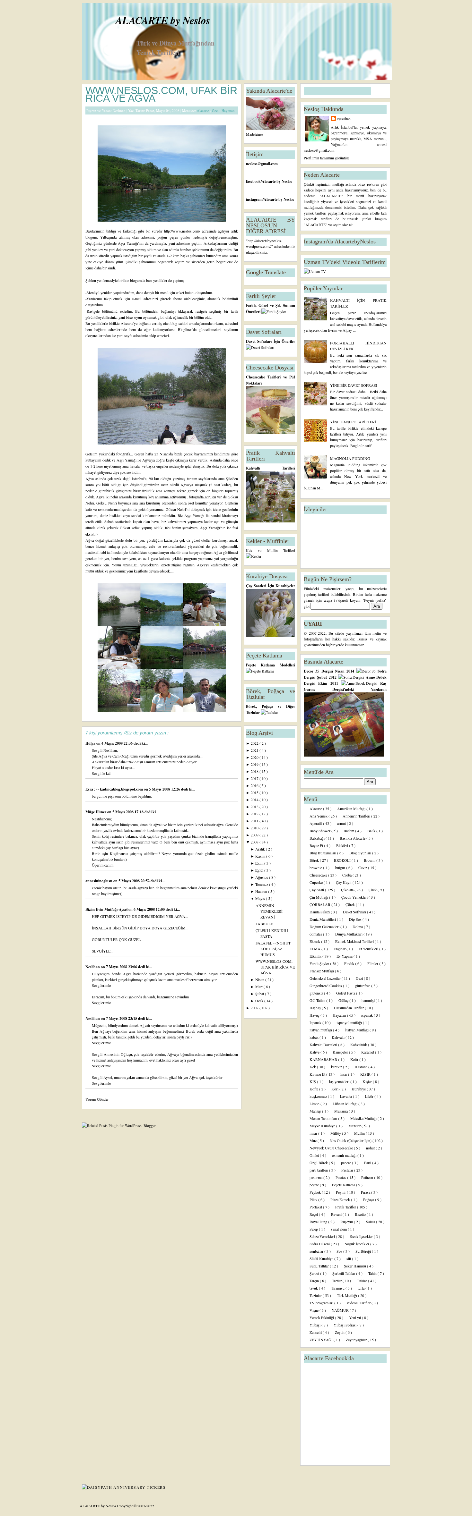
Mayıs (260, 898)
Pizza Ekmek (340, 1199)
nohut (371, 1147)
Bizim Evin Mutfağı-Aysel (106, 909)
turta (361, 1288)
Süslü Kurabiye (322, 1258)
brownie (316, 867)
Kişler (368, 1081)
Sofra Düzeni (320, 1243)
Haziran (261, 891)
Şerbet (315, 1273)
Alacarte (203, 110)
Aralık (260, 848)
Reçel (314, 1214)
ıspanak (367, 1015)
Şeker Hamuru (355, 1265)
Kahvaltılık (359, 1044)
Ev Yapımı (345, 956)
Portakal (316, 1206)
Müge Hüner (96, 812)
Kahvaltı (338, 1037)
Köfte (314, 1088)
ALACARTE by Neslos (163, 20)
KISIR (365, 1074)
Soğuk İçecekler (357, 1243)
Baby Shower (320, 830)
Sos (340, 1251)
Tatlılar (362, 1280)
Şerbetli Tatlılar (344, 1273)
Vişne (314, 1310)
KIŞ (313, 1081)
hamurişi (369, 1000)
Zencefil (316, 1332)
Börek (315, 860)
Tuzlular (316, 1295)
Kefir (354, 1059)
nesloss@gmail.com (262, 163)
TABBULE (264, 923)
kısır (344, 1074)
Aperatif (316, 823)
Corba (347, 874)
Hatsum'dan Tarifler (349, 1007)
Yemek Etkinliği (322, 1317)
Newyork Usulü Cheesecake (332, 1147)
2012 (255, 813)
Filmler (373, 963)
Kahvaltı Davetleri (324, 1044)
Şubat (260, 993)
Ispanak (316, 1022)
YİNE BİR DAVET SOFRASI (353, 385)
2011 (255, 820)
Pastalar (347, 1170)
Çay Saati (317, 889)
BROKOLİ (343, 860)
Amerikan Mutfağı (351, 808)
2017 (255, 778)
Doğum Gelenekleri (325, 926)
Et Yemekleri (369, 948)
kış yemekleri (339, 1081)
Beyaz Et (317, 845)
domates (316, 933)
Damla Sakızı (320, 911)
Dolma (358, 926)
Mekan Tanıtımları (324, 1118)
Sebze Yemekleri (323, 1236)
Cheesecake (319, 874)
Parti (368, 1162)
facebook (253, 181)
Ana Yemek (319, 815)
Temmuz (262, 884)
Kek (313, 1066)
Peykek (316, 1192)
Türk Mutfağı (347, 1295)
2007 (255, 1007)
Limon (315, 1103)
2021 (255, 750)
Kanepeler (341, 1051)
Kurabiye (359, 1088)
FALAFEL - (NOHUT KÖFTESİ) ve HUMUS (273, 948)
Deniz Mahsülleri (323, 919)
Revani (337, 1214)
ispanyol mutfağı (350, 1022)
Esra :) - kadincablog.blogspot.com (114, 789)
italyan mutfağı (321, 1029)
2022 (255, 743)
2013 (255, 806)
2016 (255, 785)
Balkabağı (318, 838)
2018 (255, 771)
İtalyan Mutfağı (357, 1029)
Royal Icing (319, 1221)
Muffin (360, 1133)
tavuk (314, 1288)
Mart (259, 986)
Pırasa (366, 1192)
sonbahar (317, 1251)
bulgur (340, 867)
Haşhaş (316, 1007)
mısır (314, 1133)
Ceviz (363, 867)
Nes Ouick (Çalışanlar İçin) (351, 1140)
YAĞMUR (341, 1310)
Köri (335, 1088)
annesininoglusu (99, 881)
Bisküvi (342, 845)
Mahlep (316, 1111)
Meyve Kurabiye (323, 1125)
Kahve (315, 1051)
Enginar (340, 948)
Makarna (341, 1111)
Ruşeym (347, 1221)
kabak (314, 1037)
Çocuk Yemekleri (355, 897)
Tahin (373, 1273)
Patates (341, 1177)
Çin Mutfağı (319, 897)
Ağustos (262, 877)
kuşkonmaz (319, 1096)
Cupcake (317, 882)
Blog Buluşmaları (323, 852)
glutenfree (363, 985)
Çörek (350, 904)
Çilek (373, 889)
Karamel (368, 1051)
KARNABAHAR (324, 1059)
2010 (255, 827)
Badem (349, 830)
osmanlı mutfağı (344, 1155)
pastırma (316, 1177)
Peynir (341, 1192)
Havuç (315, 1015)
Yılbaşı (315, 1324)
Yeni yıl (355, 1317)
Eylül (259, 870)
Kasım (260, 856)
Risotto (361, 1214)
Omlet (315, 1155)
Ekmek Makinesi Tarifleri (355, 941)
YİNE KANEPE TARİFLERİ (353, 421)
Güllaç (343, 1000)
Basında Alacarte (353, 838)
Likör (369, 1096)
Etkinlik (316, 956)
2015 (255, 792)
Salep (314, 1229)
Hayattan (229, 110)
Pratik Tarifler (346, 1206)
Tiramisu (338, 1288)
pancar (346, 1162)
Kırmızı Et (318, 1074)
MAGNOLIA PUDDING (350, 458)
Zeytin (340, 1332)
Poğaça (369, 1199)
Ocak (259, 1000)
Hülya (90, 743)
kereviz (337, 1066)
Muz (314, 1140)
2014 (255, 799)
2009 (255, 834)
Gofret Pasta (346, 992)
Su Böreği (363, 1251)
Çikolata (347, 889)
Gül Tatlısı (318, 1000)
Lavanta (346, 1096)
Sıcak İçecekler (362, 1236)
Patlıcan (367, 1177)
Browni (370, 860)
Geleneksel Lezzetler (326, 978)
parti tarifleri (319, 1170)
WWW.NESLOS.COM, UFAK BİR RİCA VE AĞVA (161, 94)
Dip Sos (356, 919)
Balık (371, 830)
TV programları (322, 1302)
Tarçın (315, 1280)
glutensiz (317, 992)
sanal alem (339, 1229)
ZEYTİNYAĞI (322, 1339)
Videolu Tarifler (358, 1302)
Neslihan (93, 967)
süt (349, 1258)
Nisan (260, 979)
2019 (255, 764)
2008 (255, 841)
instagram (254, 199)
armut (342, 823)
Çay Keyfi (344, 882)
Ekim (259, 863)
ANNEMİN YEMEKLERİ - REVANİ (270, 911)
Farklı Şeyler (320, 963)
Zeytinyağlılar (357, 1339)
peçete (315, 1184)
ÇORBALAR (320, 904)
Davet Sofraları (355, 911)
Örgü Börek (319, 1162)
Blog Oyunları (360, 852)
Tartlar (337, 1280)
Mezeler (355, 1125)
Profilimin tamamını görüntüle (326, 157)
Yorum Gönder (97, 1099)
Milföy (336, 1133)
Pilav (314, 1199)
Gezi (216, 110)
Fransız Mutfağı (322, 970)
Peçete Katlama (344, 1184)
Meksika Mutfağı (364, 1118)
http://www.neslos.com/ (182, 230)
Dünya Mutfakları (349, 933)
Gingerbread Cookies (326, 985)
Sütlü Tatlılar (320, 1265)
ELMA (315, 948)
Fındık (349, 963)
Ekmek (315, 941)
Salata (371, 1221)
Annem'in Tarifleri (357, 815)
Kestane (361, 1066)
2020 (255, 757)
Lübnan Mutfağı (345, 1103)
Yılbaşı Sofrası (345, 1324)
